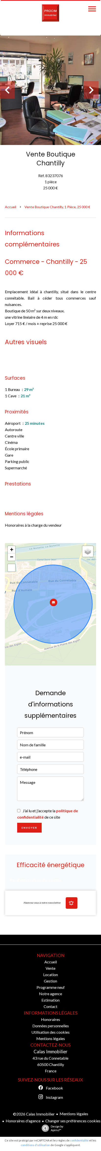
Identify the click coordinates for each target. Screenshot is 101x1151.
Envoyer (29, 827)
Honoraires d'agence (23, 1120)
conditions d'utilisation (35, 1145)
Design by (57, 1128)
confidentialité (79, 1140)
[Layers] (87, 551)
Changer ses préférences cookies (73, 1120)
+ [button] (11, 549)
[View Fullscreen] (11, 567)
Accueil (10, 207)
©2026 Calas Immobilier (34, 1114)
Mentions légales (74, 1113)
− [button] (11, 557)
